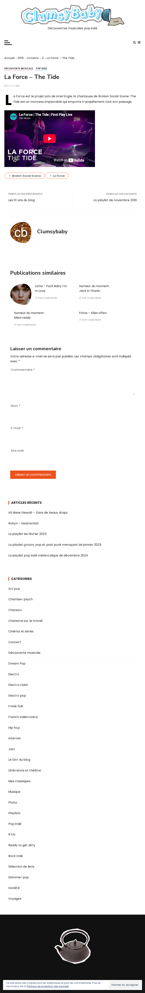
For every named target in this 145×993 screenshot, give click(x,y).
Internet (14, 738)
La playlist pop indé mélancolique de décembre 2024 (48, 555)
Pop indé (41, 68)
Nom (15, 406)
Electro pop (17, 695)
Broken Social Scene (26, 176)
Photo (12, 802)
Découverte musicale (18, 68)
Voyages (14, 898)
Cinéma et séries (21, 631)
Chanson (15, 610)
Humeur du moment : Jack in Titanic (94, 288)
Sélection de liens (21, 866)
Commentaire (23, 370)
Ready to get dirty (21, 845)
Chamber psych (20, 599)
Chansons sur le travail (25, 621)
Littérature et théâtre (24, 770)
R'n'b (11, 834)
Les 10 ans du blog (21, 200)
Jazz (11, 749)
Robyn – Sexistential (23, 523)
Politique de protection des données (48, 986)
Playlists (14, 813)
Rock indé (15, 856)
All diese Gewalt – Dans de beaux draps (38, 512)
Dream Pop (16, 663)
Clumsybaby (50, 298)
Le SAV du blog (19, 759)
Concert (14, 642)
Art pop (14, 589)
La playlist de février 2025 (27, 534)
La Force (59, 176)
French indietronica (23, 717)
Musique (14, 792)
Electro (13, 674)
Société (14, 888)
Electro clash (18, 685)
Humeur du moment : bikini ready (29, 315)
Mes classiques (19, 781)
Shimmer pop (18, 877)
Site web (17, 450)
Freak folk (15, 706)
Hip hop (14, 728)
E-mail (17, 428)
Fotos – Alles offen (92, 313)
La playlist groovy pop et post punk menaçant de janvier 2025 (54, 544)
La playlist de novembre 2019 (115, 200)
